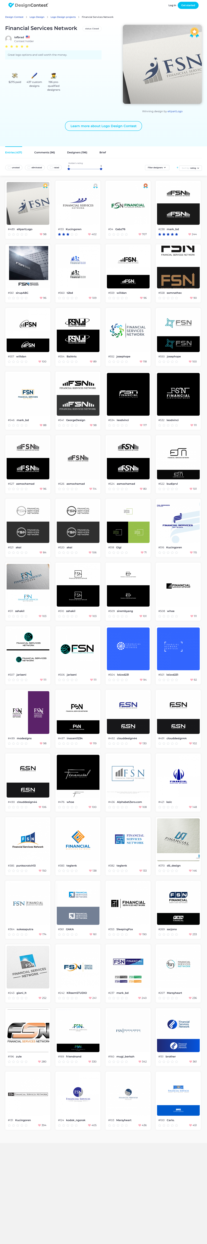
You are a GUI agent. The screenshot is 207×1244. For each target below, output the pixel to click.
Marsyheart (174, 993)
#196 (11, 1056)
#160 (111, 1056)
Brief (102, 152)
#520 (61, 547)
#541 (61, 420)
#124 (61, 1120)
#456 (111, 802)
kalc (169, 802)
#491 (161, 738)
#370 (161, 865)
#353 (111, 929)
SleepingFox (124, 929)
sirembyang (125, 611)
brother (171, 1056)
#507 (11, 674)
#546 (11, 420)
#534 (111, 420)
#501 (161, 674)
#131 (11, 1120)
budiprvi (172, 484)
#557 (11, 356)
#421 (161, 802)
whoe (170, 611)
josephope (123, 356)
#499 (11, 738)
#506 (61, 674)
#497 (61, 738)
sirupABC (22, 293)
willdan (122, 293)
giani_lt (21, 993)
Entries (13, 152)
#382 (111, 865)
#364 (11, 929)
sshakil (19, 611)
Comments (44, 152)
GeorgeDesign (75, 420)
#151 (161, 1056)
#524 (111, 483)
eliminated (37, 167)
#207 (161, 992)
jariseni (21, 674)
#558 (161, 292)
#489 (11, 229)
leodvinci (123, 420)
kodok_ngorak (75, 1120)
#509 (111, 611)
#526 (61, 483)
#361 (61, 929)
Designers (77, 152)
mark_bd (173, 229)
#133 (61, 229)
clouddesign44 (127, 738)
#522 (161, 483)
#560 (61, 292)
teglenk (71, 865)
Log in (172, 5)
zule (19, 1056)
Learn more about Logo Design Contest (103, 126)
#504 (112, 674)
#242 (61, 992)
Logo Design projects (63, 17)
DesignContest (28, 5)
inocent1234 (75, 738)
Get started (188, 5)
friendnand (73, 1056)
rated (56, 167)
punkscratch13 (26, 865)
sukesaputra (25, 929)
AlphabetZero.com (129, 802)
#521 (11, 547)
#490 (12, 802)
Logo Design (37, 17)
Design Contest (14, 17)
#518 (111, 547)
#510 (61, 611)
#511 (11, 611)
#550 (161, 356)
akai (18, 547)
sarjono (172, 929)
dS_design (174, 865)
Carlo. (170, 1120)
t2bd (70, 293)
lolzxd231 (123, 674)
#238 (161, 229)
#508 (162, 611)
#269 (161, 929)
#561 (11, 292)
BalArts (71, 356)
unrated (16, 167)
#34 (111, 229)
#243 (11, 992)
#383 (61, 865)
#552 (111, 356)
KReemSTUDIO (77, 993)
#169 (61, 1056)
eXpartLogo (175, 111)
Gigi (118, 547)
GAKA (70, 929)
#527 (11, 483)
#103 (111, 1120)
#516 (161, 547)
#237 (111, 992)
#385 (11, 865)
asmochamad (25, 484)
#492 (111, 738)
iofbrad (19, 37)
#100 (161, 1120)
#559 (111, 292)
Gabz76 (120, 229)
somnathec (174, 293)
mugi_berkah (125, 1056)
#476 (61, 802)
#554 (61, 356)
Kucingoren (74, 229)
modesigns (24, 738)
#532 (161, 420)
